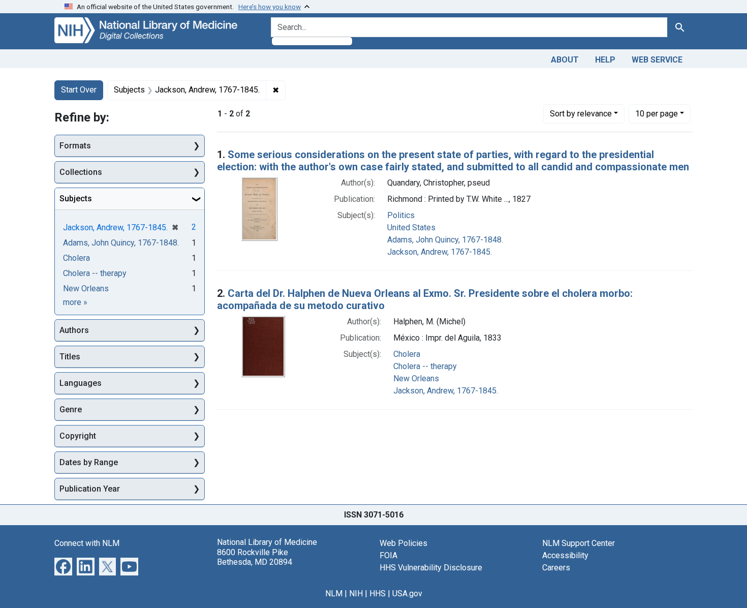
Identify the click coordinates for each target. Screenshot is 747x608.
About (565, 60)
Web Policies (403, 543)
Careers (556, 567)
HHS (377, 593)
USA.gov (407, 593)
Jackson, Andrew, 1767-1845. (439, 252)
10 (656, 113)
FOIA (388, 555)
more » (75, 302)
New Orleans (416, 378)
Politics (401, 215)
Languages (80, 383)
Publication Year (89, 489)
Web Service (657, 60)
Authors (74, 330)
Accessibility (565, 555)
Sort (581, 113)
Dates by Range (88, 462)
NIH (356, 593)
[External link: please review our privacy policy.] (63, 566)
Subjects (75, 198)
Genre (70, 409)
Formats (75, 145)
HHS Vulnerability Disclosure (431, 567)
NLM (334, 593)
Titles (69, 356)
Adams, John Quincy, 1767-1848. (445, 240)
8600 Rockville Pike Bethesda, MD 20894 (254, 557)
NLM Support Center (578, 543)
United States (411, 227)
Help (605, 60)
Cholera (406, 354)
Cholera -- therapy (425, 366)
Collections (80, 172)
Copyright (77, 436)
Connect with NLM (86, 543)
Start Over (79, 90)
